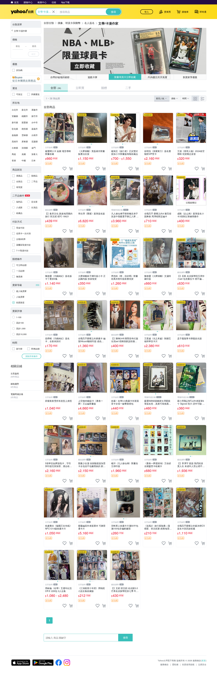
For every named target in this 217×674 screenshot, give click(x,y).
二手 (128, 88)
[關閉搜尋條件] (53, 12)
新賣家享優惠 (190, 77)
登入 (146, 11)
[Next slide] (105, 128)
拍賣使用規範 (188, 664)
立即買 (80, 88)
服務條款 (164, 664)
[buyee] (26, 79)
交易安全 (202, 664)
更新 (204, 660)
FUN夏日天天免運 (157, 77)
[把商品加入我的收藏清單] (64, 169)
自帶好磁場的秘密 (59, 77)
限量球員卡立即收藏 (125, 77)
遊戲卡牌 (92, 77)
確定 (33, 53)
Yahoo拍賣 (22, 12)
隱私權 (175, 664)
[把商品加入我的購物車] (71, 169)
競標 (104, 88)
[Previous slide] (79, 128)
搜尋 (125, 637)
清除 (37, 285)
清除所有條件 (31, 356)
